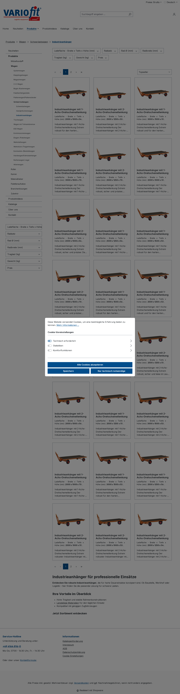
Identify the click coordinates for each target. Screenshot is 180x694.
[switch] (50, 346)
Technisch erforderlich (64, 341)
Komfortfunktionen (62, 350)
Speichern (68, 371)
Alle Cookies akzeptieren (90, 364)
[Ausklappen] (131, 340)
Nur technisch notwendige (111, 371)
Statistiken (58, 345)
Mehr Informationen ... (68, 325)
